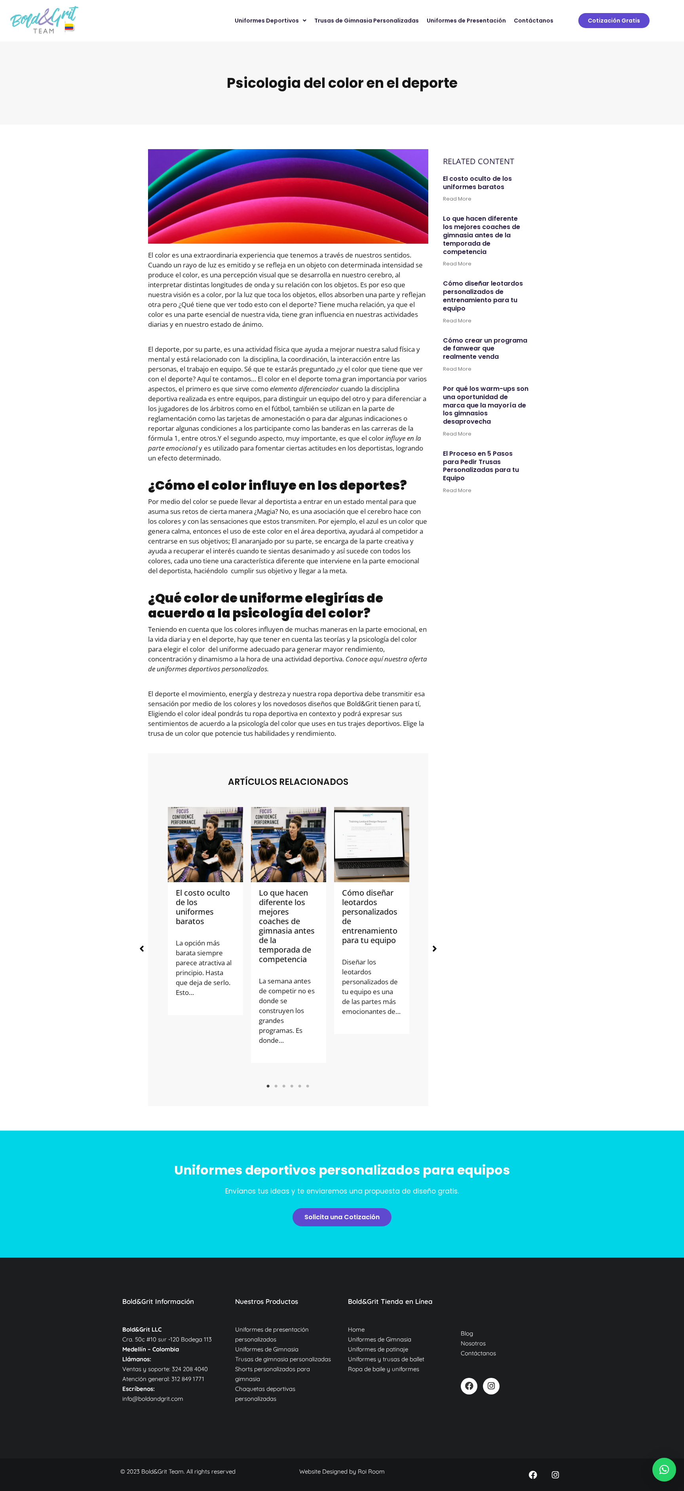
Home (356, 1329)
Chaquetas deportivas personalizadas (265, 1393)
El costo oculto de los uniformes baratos (203, 906)
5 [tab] (300, 1086)
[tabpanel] (205, 911)
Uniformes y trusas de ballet (386, 1359)
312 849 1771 (187, 1379)
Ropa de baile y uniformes (383, 1369)
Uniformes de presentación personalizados (272, 1334)
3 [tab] (284, 1086)
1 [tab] (268, 1086)
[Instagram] (491, 1386)
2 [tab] (276, 1086)
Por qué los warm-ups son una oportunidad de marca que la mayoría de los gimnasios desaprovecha (485, 405)
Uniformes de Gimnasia (266, 1349)
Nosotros (473, 1343)
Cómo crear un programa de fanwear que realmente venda (485, 349)
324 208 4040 (190, 1369)
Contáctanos (478, 1353)
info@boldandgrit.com (152, 1398)
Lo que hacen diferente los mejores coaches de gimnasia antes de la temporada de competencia (287, 925)
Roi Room (371, 1471)
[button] (141, 948)
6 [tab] (308, 1086)
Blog (467, 1333)
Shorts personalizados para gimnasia (272, 1374)
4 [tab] (292, 1086)
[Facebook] (469, 1386)
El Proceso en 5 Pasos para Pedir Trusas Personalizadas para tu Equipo (481, 466)
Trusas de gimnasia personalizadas (283, 1359)
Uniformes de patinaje (378, 1349)
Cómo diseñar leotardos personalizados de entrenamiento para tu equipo (369, 916)
